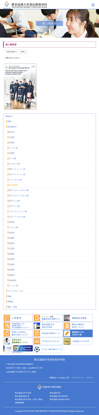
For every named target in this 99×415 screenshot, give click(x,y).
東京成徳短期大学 (22, 396)
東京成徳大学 (55, 393)
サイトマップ (78, 378)
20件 (23, 52)
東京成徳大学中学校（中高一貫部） (29, 399)
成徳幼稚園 (19, 403)
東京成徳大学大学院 (23, 393)
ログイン (90, 378)
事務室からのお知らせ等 (59, 378)
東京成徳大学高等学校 (59, 396)
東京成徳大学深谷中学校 (60, 399)
